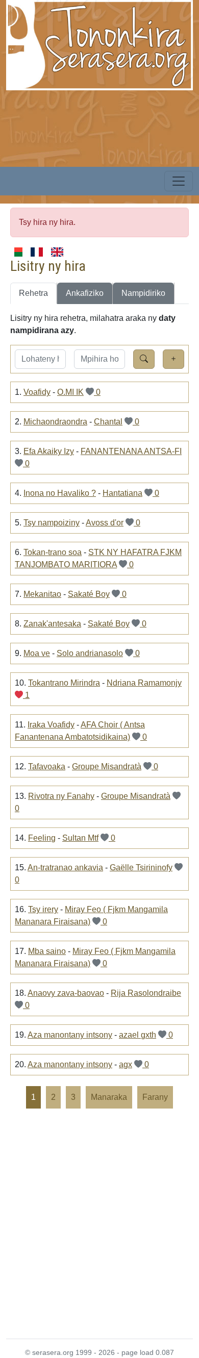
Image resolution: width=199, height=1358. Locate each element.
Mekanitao (42, 594)
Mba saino (47, 951)
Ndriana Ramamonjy (144, 682)
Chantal (108, 421)
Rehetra (33, 293)
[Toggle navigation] (178, 181)
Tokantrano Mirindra (64, 682)
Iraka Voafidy (51, 724)
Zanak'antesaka (52, 623)
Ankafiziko (85, 293)
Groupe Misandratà (106, 766)
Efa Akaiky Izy (48, 451)
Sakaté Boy (89, 594)
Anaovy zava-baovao (66, 993)
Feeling (42, 838)
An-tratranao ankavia (65, 867)
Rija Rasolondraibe (146, 993)
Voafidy (37, 392)
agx (125, 1064)
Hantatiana (122, 493)
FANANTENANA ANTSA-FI (131, 451)
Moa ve (36, 653)
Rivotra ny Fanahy (61, 796)
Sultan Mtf (80, 838)
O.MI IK (70, 392)
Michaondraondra (55, 421)
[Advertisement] (99, 1222)
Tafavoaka (46, 766)
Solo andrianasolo (90, 653)
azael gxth (137, 1034)
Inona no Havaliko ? (59, 493)
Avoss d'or (104, 522)
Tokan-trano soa (52, 552)
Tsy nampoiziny (51, 522)
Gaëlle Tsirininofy (141, 867)
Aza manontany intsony (70, 1034)
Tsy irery (43, 909)
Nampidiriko (143, 293)
